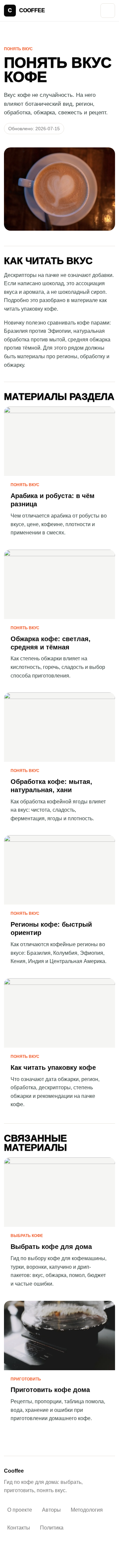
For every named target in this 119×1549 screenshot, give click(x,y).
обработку (92, 356)
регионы (67, 356)
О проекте (19, 1510)
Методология (87, 1510)
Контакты (18, 1527)
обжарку (14, 365)
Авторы (51, 1510)
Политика (51, 1527)
